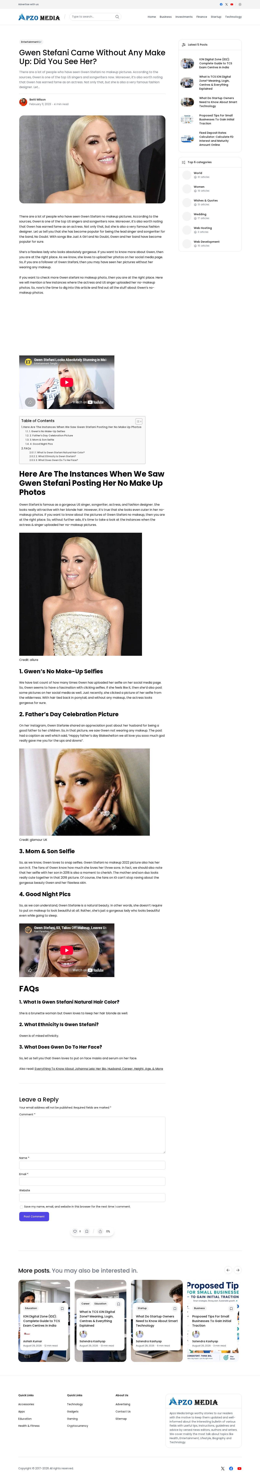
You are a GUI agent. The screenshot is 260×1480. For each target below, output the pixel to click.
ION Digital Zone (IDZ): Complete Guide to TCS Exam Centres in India (215, 63)
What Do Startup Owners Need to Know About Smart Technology (218, 102)
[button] (240, 4)
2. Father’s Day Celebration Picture (51, 435)
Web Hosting (203, 228)
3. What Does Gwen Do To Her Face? (57, 460)
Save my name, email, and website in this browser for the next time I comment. (77, 1206)
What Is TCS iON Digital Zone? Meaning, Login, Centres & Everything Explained (215, 83)
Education (31, 1308)
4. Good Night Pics (41, 444)
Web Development (207, 241)
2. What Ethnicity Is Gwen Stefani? (56, 456)
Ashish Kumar (32, 1341)
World (198, 173)
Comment (27, 1114)
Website (24, 1190)
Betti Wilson (38, 100)
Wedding (200, 214)
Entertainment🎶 (31, 42)
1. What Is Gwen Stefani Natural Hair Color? (60, 452)
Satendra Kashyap (92, 1341)
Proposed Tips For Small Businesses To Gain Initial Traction (216, 119)
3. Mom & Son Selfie (42, 440)
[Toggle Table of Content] (136, 421)
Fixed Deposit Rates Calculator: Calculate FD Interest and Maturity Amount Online (216, 139)
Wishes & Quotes (206, 200)
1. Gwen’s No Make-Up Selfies (47, 431)
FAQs (27, 448)
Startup (142, 1308)
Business (199, 1308)
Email (23, 1174)
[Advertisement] (92, 323)
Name (24, 1158)
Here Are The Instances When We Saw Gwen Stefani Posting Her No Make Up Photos (82, 427)
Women (199, 187)
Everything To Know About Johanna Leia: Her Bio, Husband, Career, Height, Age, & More (99, 1069)
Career (85, 1303)
